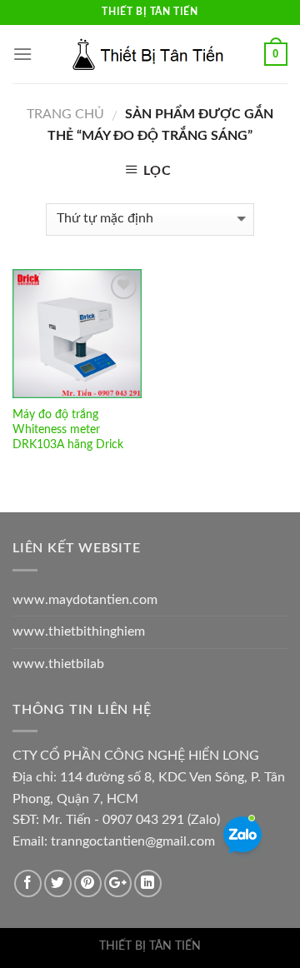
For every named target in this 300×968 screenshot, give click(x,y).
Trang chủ (65, 114)
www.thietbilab (58, 664)
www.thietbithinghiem (78, 631)
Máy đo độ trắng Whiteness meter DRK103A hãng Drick (67, 429)
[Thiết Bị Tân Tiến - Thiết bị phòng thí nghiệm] (150, 54)
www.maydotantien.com (85, 599)
